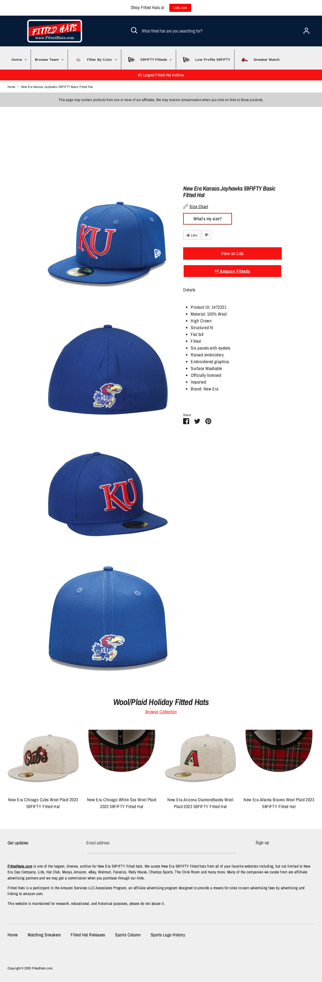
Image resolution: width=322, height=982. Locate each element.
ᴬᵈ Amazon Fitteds (232, 271)
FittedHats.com (42, 968)
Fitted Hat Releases (88, 935)
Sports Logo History (168, 935)
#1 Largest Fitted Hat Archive (161, 75)
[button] (232, 293)
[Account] (306, 29)
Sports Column (128, 935)
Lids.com (180, 7)
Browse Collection (161, 712)
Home (13, 935)
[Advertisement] (151, 142)
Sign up (262, 842)
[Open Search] (134, 30)
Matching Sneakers (44, 935)
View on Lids (232, 253)
